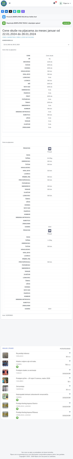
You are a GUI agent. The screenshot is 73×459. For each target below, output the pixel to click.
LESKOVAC (26, 77)
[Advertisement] (36, 332)
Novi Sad (27, 208)
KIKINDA (27, 68)
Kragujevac (25, 167)
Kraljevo (26, 170)
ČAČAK (27, 65)
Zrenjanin (26, 223)
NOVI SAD (27, 87)
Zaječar (27, 192)
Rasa (28, 155)
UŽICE (28, 118)
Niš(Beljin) (26, 177)
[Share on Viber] (23, 11)
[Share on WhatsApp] (18, 11)
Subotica (26, 220)
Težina (27, 158)
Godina (27, 227)
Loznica (27, 174)
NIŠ (29, 83)
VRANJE (27, 121)
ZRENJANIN (26, 127)
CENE (28, 55)
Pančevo (27, 211)
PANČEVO (27, 93)
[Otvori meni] (10, 3)
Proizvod (26, 148)
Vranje (27, 189)
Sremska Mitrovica (23, 217)
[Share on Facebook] (2, 11)
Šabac (27, 199)
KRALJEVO (26, 74)
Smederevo (26, 186)
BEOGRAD (26, 62)
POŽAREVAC (26, 99)
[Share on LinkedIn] (6, 11)
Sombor (27, 214)
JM (29, 58)
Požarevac (26, 183)
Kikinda (27, 205)
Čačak (27, 164)
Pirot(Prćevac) (24, 180)
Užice (28, 202)
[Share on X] (10, 11)
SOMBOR (27, 108)
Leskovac (26, 195)
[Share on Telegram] (14, 11)
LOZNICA (27, 80)
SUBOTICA (26, 115)
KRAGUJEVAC (25, 71)
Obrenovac (26, 161)
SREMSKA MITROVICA (23, 112)
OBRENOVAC (26, 90)
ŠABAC (27, 102)
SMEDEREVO (26, 105)
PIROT (28, 96)
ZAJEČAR (27, 124)
